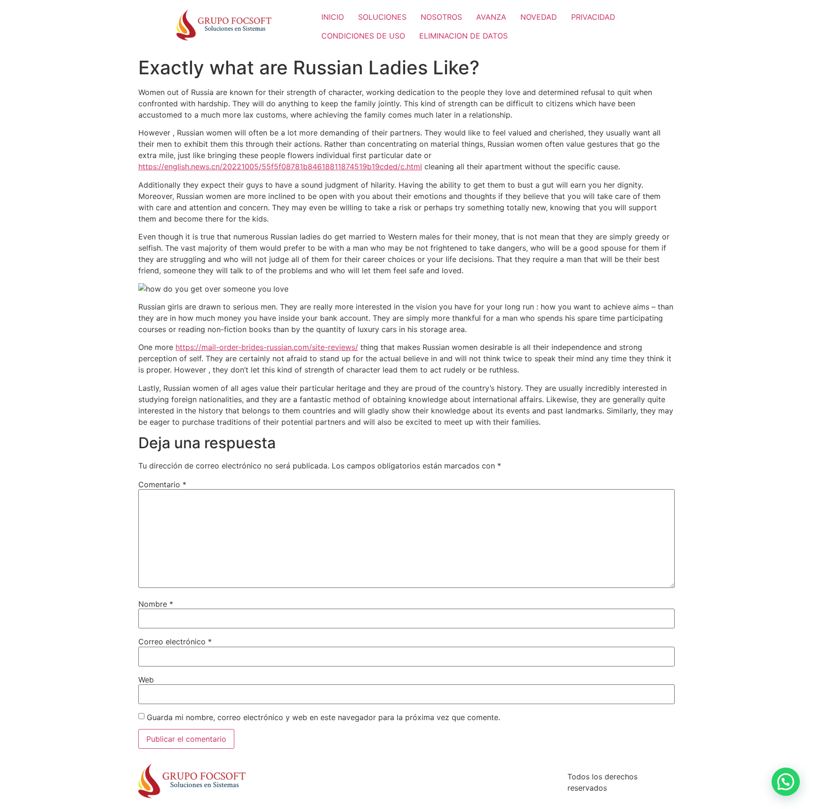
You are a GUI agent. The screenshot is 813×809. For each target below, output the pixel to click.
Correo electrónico (175, 641)
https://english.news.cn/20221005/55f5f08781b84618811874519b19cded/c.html (280, 166)
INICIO (332, 17)
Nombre (155, 604)
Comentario (162, 484)
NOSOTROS (441, 17)
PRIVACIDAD (593, 17)
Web (146, 679)
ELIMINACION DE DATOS (463, 35)
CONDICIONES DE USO (363, 35)
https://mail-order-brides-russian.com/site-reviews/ (266, 347)
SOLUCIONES (382, 17)
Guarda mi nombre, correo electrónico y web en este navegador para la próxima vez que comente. (323, 717)
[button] (786, 782)
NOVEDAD (538, 17)
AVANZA (491, 17)
